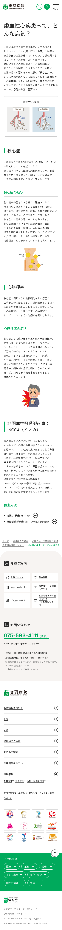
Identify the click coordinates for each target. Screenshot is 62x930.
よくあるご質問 (46, 792)
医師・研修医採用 (35, 781)
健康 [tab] (44, 866)
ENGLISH (8, 798)
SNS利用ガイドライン (14, 913)
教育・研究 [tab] (36, 874)
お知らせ (33, 792)
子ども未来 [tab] (12, 874)
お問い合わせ (10, 792)
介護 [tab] (26, 866)
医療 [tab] (8, 866)
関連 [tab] (32, 883)
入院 (6, 730)
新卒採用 (8, 781)
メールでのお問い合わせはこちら (19, 643)
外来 (6, 719)
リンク (7, 908)
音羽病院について (13, 708)
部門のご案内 (11, 752)
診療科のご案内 (12, 741)
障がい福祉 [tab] (12, 883)
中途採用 (19, 781)
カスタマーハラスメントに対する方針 (21, 918)
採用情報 (8, 774)
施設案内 (22, 792)
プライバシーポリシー (24, 908)
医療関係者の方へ (13, 763)
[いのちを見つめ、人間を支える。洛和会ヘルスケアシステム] (11, 900)
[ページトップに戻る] (55, 853)
